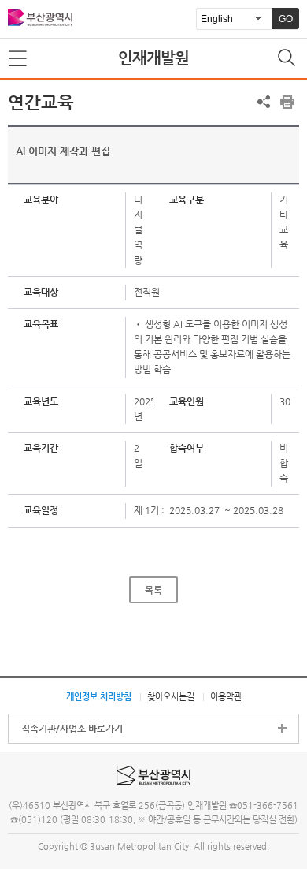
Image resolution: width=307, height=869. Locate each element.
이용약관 (226, 696)
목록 (153, 589)
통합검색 (288, 59)
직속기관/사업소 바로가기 (72, 728)
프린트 (287, 102)
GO (286, 18)
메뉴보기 (19, 59)
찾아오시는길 (170, 696)
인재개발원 (153, 58)
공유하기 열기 (264, 102)
